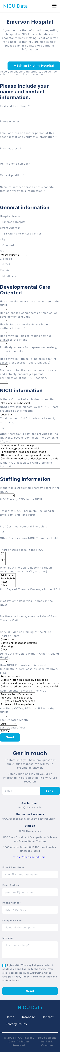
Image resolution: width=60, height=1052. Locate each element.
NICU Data (15, 6)
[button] (34, 65)
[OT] (2, 553)
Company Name (12, 920)
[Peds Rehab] (8, 578)
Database (28, 1017)
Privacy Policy (16, 1024)
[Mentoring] (18, 646)
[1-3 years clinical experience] (17, 701)
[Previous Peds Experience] (17, 694)
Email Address (11, 885)
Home (10, 1017)
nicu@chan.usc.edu (30, 807)
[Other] (8, 585)
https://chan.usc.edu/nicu (30, 857)
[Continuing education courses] (18, 643)
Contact (48, 1017)
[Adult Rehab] (8, 575)
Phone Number (11, 902)
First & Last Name (13, 867)
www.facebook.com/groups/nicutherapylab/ (28, 818)
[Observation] (18, 639)
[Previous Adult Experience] (17, 697)
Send (10, 737)
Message (7, 938)
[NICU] (8, 582)
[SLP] (2, 560)
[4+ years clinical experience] (17, 704)
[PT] (2, 556)
